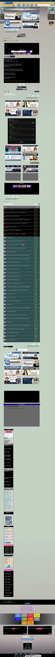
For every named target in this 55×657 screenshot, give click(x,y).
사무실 (30, 5)
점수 (5, 542)
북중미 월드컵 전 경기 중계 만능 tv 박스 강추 (14, 272)
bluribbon (37, 325)
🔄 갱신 (50, 633)
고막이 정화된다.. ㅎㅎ (7, 481)
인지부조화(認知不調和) (7, 459)
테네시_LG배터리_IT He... (8, 576)
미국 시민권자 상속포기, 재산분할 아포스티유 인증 (14, 276)
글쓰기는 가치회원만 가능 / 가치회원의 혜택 (13, 230)
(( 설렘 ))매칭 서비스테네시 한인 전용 (18, 615)
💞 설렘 (31, 636)
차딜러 (10, 501)
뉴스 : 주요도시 (16, 5)
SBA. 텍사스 (6, 493)
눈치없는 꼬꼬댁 (6, 445)
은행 (9, 505)
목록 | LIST (6, 94)
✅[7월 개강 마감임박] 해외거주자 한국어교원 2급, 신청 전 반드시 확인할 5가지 (18, 255)
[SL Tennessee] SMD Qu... (9, 584)
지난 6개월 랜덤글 (39, 628)
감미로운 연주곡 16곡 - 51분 (47, 628)
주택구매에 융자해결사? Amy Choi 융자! (23, 7)
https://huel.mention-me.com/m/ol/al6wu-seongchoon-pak (14, 80)
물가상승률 (6, 492)
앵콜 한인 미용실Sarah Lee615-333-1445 (18, 619)
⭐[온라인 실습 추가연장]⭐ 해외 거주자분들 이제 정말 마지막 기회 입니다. (18, 290)
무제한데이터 (6, 501)
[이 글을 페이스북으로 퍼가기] (4, 91)
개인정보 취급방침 (11, 600)
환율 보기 (8, 566)
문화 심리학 (6, 498)
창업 (5, 499)
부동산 (5, 508)
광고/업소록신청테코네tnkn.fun (37, 619)
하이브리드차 (7, 559)
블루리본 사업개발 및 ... (8, 579)
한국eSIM (9, 508)
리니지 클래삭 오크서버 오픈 (11, 297)
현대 (8, 495)
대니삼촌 (5, 40)
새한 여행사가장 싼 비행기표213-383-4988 (24, 623)
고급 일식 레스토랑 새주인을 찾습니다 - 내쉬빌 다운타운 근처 (16, 212)
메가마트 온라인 (10, 304)
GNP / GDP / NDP (6, 462)
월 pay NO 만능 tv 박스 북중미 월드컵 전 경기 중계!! (15, 283)
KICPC (36, 276)
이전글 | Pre (9, 94)
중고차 (10, 492)
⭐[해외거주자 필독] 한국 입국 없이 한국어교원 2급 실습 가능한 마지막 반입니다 (19, 265)
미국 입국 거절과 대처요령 (11, 336)
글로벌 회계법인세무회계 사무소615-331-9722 (30, 615)
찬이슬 (36, 258)
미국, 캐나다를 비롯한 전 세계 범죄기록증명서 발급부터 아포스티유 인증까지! (18, 318)
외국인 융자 (6, 505)
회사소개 (4, 600)
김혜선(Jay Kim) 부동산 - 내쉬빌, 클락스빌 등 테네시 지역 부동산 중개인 (18, 219)
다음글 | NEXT (13, 94)
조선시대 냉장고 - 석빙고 (7, 465)
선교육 (36, 265)
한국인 (8, 502)
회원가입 (6, 29)
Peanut (36, 223)
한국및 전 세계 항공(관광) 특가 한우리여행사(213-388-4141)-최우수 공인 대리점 (19, 258)
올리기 (33, 122)
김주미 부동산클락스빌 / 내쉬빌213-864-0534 (36, 615)
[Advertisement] (22, 45)
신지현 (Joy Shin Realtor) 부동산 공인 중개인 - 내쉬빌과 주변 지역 (17, 223)
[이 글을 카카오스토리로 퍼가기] (7, 91)
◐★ (5, 474)
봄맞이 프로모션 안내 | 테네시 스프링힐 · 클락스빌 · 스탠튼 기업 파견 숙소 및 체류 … (19, 325)
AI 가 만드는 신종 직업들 (7, 448)
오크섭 (36, 297)
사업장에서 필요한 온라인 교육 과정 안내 (13, 332)
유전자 (10, 493)
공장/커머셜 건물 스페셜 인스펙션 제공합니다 (14, 262)
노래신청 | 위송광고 (8, 145)
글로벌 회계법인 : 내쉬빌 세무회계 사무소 (13, 216)
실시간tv (36, 272)
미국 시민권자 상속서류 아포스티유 (12, 339)
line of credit (6, 496)
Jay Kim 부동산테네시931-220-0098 (30, 619)
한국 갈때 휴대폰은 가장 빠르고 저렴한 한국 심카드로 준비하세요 (16, 248)
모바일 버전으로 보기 (27, 603)
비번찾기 (8, 440)
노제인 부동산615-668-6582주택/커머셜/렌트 (24, 619)
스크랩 (36, 91)
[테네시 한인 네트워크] (8, 3)
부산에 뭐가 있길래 (10, 237)
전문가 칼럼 (34, 5)
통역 (9, 498)
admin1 (36, 212)
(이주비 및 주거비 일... (8, 587)
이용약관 (7, 600)
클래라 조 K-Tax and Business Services (13, 269)
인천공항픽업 (9, 499)
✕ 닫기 (53, 652)
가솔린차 (6, 558)
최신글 (14, 628)
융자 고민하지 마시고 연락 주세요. (12, 311)
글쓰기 (11, 29)
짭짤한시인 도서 (8, 512)
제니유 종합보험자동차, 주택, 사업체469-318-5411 (24, 615)
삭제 (20, 127)
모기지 (11, 496)
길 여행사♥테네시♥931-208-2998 (30, 623)
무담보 (5, 490)
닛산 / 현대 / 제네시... (8, 571)
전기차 (6, 560)
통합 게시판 (21, 5)
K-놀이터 (26, 5)
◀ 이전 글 (25, 633)
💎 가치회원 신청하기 (8, 431)
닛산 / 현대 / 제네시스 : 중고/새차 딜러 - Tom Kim (15, 244)
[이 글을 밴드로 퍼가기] (8, 91)
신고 (38, 91)
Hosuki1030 (37, 279)
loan (5, 502)
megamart (36, 304)
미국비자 (36, 286)
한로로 (8, 490)
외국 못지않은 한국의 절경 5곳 (12, 251)
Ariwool (36, 311)
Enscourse (36, 332)
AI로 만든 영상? (6, 471)
